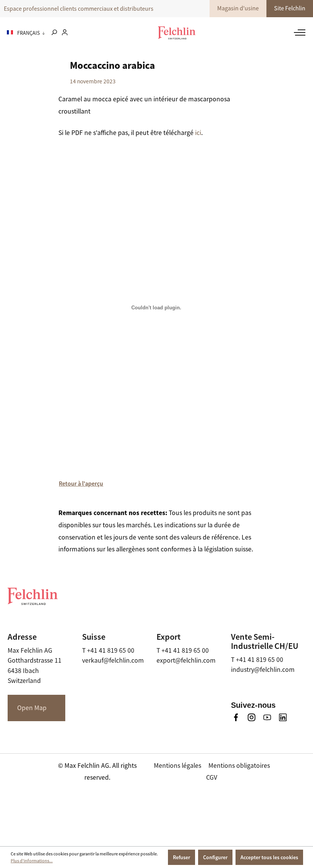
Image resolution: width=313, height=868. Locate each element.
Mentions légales (177, 765)
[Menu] (295, 32)
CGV (211, 777)
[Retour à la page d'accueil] (176, 32)
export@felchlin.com (186, 660)
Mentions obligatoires (239, 765)
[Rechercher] (54, 32)
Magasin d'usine (238, 8)
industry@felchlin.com (263, 669)
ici (198, 132)
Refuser (181, 857)
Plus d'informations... (32, 861)
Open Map (32, 708)
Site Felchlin (289, 8)
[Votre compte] (64, 32)
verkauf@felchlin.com (113, 660)
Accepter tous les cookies (269, 857)
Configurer (215, 857)
